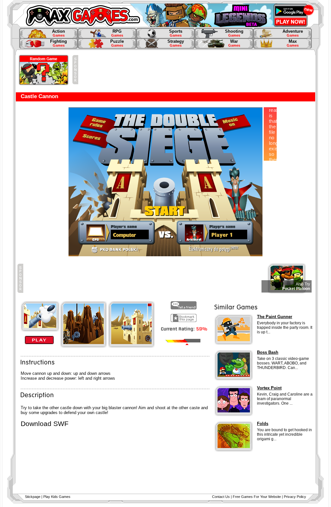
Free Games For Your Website (257, 497)
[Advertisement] (196, 69)
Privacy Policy (295, 497)
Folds (262, 423)
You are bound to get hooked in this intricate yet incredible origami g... (284, 434)
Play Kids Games (56, 497)
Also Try (303, 284)
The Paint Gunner (274, 316)
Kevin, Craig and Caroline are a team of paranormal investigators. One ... (285, 399)
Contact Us (221, 497)
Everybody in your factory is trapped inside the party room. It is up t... (284, 327)
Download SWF (45, 424)
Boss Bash (267, 352)
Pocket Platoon (296, 288)
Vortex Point (269, 388)
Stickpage (32, 497)
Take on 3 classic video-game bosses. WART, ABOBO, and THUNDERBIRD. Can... (283, 363)
